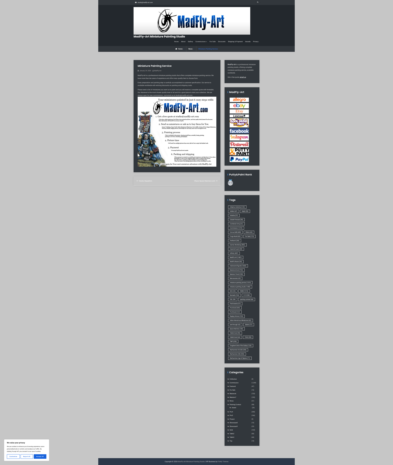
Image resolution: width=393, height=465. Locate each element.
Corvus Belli (235, 232)
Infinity (234, 253)
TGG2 (248, 337)
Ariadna (234, 215)
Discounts (222, 42)
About (183, 42)
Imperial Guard (236, 249)
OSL (232, 299)
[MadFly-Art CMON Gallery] (239, 123)
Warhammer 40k (237, 354)
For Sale (213, 42)
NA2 (233, 291)
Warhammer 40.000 (238, 350)
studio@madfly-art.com (145, 2)
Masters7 (233, 397)
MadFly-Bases (236, 261)
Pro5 (231, 415)
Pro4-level (235, 308)
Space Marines (236, 329)
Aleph (245, 211)
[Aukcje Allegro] (239, 100)
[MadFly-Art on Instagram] (239, 137)
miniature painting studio (240, 287)
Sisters (248, 324)
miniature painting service (240, 282)
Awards (248, 42)
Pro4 (231, 412)
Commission (236, 228)
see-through (235, 324)
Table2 (232, 434)
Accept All (40, 456)
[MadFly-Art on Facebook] (239, 131)
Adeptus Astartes (237, 207)
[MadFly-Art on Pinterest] (239, 144)
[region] (26, 450)
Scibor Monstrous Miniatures (240, 320)
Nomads (234, 295)
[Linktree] (239, 116)
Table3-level (235, 337)
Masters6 (233, 394)
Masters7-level (236, 274)
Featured (233, 386)
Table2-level (235, 333)
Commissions (200, 42)
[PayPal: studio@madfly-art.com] (239, 159)
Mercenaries (235, 278)
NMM (244, 291)
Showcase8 (234, 423)
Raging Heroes (236, 316)
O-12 (247, 295)
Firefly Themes (223, 462)
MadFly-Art (157, 71)
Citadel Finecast (236, 219)
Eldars (249, 232)
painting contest (246, 299)
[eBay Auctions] (239, 106)
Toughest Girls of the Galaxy (240, 345)
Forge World (235, 236)
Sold (231, 430)
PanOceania (235, 303)
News (190, 49)
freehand (234, 240)
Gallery (190, 42)
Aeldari (233, 211)
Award (234, 408)
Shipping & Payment (235, 42)
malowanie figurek (238, 266)
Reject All (26, 456)
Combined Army (236, 224)
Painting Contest (235, 404)
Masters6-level (236, 270)
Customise (13, 456)
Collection (233, 379)
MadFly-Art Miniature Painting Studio (159, 36)
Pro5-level (235, 312)
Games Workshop (237, 245)
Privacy (256, 42)
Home (176, 42)
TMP (233, 341)
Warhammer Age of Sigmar (240, 358)
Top (231, 441)
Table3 (232, 437)
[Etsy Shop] (239, 111)
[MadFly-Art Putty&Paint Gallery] (239, 152)
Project (232, 419)
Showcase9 (234, 426)
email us (243, 77)
